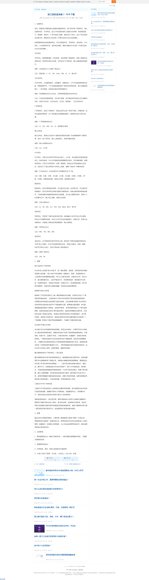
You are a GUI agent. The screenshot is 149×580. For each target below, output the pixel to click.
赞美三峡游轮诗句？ (75, 464)
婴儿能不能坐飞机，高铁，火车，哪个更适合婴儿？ (54, 517)
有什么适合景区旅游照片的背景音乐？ (49, 489)
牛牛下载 (36, 1)
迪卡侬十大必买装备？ (42, 545)
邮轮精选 (46, 1)
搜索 (114, 1)
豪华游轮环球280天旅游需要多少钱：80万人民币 (64, 470)
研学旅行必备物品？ (42, 498)
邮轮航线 (78, 1)
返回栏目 (41, 464)
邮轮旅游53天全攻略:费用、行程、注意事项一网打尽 (54, 507)
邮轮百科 (57, 1)
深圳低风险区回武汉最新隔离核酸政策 (60, 555)
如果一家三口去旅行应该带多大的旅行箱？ (50, 536)
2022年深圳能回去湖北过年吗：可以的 (61, 526)
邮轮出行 (52, 1)
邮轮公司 (84, 1)
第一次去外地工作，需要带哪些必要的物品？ (51, 480)
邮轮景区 (68, 1)
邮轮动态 (41, 1)
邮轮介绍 (62, 1)
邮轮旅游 (73, 1)
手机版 (81, 18)
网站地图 (83, 566)
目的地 (88, 1)
